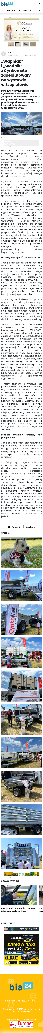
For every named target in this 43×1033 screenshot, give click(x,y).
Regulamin (16, 1001)
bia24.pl (26, 1011)
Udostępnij (30, 527)
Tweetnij (15, 527)
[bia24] (7, 3)
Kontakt (34, 1001)
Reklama (25, 1001)
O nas (7, 1001)
